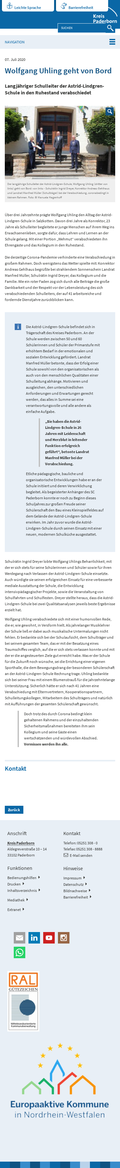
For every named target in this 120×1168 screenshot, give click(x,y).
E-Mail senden (81, 855)
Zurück (14, 809)
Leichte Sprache (27, 7)
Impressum (72, 878)
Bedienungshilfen (21, 877)
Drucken (14, 884)
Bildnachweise (75, 890)
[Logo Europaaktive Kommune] (60, 1080)
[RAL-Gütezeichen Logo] (60, 1001)
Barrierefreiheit (80, 7)
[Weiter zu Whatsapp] (60, 952)
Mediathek (16, 900)
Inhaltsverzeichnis (22, 890)
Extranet (14, 909)
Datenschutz (73, 884)
